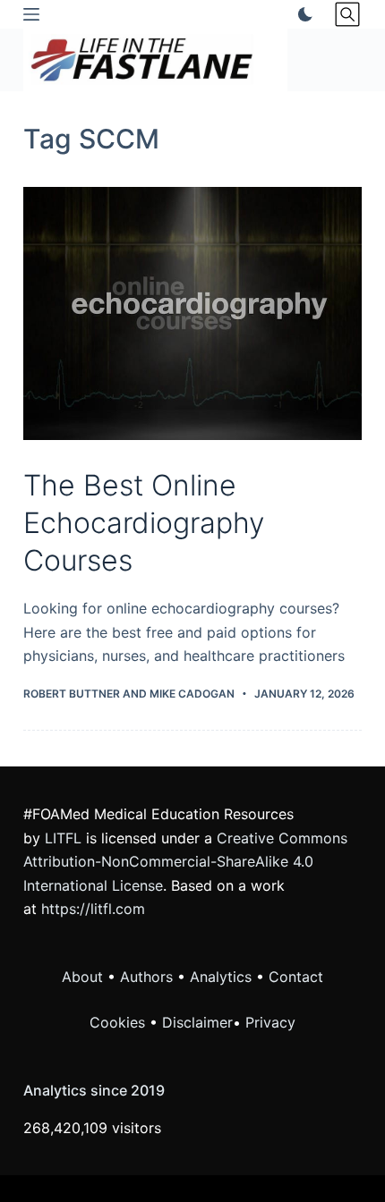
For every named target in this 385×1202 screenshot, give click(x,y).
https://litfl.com (93, 909)
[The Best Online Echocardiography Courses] (192, 314)
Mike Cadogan (192, 693)
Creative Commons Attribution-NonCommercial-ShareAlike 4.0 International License (185, 861)
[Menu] (31, 14)
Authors (146, 977)
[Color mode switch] (301, 14)
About (82, 977)
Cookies (120, 1022)
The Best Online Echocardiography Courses (143, 522)
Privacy (270, 1022)
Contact (296, 977)
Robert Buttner (71, 693)
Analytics (221, 977)
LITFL (63, 838)
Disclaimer (197, 1022)
